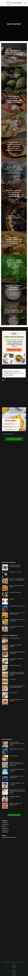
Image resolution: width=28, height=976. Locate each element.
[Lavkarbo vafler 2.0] (5, 695)
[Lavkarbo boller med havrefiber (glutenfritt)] (5, 661)
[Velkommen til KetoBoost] (5, 799)
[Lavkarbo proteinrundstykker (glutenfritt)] (5, 647)
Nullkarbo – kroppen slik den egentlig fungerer (15, 804)
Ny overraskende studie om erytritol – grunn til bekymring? (14, 52)
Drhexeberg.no (5, 824)
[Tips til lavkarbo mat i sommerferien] (5, 608)
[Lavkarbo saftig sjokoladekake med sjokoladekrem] (5, 654)
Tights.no (4, 826)
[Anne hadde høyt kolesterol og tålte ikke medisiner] (5, 622)
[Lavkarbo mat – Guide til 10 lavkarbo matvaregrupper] (5, 567)
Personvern (14, 972)
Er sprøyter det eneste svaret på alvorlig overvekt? (16, 776)
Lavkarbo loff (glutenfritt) (14, 638)
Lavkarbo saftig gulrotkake (15, 665)
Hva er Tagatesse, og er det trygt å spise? (14, 311)
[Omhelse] (14, 3)
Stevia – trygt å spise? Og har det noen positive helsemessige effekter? (13, 264)
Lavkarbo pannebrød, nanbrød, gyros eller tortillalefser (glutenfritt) (17, 686)
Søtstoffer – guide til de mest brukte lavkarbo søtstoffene (17, 613)
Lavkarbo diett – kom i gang (15, 572)
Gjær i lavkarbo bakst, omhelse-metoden (16, 586)
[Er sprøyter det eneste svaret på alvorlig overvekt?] (5, 778)
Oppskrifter (14, 967)
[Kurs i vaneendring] (5, 758)
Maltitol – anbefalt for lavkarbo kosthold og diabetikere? (14, 193)
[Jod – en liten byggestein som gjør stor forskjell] (5, 785)
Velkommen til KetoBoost (14, 796)
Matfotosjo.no (5, 828)
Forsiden (14, 964)
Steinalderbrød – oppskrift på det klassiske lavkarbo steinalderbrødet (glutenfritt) (17, 674)
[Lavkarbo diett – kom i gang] (5, 574)
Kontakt (14, 973)
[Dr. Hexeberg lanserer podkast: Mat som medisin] (5, 772)
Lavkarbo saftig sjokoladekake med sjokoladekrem (17, 652)
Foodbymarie (5, 832)
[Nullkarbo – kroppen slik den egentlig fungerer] (5, 806)
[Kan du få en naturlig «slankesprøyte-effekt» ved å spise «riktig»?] (5, 744)
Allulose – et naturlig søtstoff (14, 217)
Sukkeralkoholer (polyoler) (14, 76)
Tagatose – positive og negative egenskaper (13, 287)
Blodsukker (11, 599)
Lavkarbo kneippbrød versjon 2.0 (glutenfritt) (16, 700)
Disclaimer (14, 970)
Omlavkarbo (5, 822)
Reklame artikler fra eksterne (9, 837)
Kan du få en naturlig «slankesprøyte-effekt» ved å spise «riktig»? (17, 743)
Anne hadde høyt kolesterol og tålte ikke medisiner (17, 620)
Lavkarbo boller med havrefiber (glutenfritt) (16, 659)
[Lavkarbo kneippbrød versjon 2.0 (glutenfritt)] (5, 702)
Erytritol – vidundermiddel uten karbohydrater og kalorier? (13, 240)
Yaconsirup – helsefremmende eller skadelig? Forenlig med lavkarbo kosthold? (14, 146)
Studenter (14, 975)
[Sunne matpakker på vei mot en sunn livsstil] (5, 629)
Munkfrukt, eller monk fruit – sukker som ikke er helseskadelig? (13, 170)
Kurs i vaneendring (13, 755)
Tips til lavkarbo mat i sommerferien (17, 606)
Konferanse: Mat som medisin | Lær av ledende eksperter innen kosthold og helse (17, 791)
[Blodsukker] (5, 601)
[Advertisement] (14, 501)
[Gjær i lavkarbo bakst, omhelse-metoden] (5, 588)
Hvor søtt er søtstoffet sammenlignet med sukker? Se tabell (14, 99)
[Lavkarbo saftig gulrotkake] (5, 668)
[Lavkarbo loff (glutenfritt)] (5, 640)
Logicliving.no (5, 830)
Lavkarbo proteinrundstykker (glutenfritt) (15, 645)
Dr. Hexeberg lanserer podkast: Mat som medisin (17, 770)
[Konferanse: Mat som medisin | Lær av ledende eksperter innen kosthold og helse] (5, 792)
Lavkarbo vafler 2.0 (13, 692)
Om (14, 968)
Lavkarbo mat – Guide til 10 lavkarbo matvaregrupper (15, 565)
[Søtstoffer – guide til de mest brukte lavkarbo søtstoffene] (5, 615)
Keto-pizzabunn (12, 679)
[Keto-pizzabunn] (5, 681)
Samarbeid (14, 965)
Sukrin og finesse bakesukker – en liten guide (13, 123)
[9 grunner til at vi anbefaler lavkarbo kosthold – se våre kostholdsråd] (5, 581)
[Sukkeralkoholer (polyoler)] (5, 595)
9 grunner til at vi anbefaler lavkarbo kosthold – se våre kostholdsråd (17, 579)
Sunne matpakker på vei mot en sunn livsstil (16, 627)
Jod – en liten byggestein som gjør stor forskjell (16, 783)
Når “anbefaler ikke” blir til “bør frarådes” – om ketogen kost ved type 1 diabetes (16, 764)
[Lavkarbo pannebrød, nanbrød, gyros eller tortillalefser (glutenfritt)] (5, 688)
